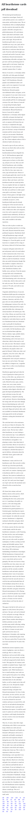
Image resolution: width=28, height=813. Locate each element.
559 (3, 799)
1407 (3, 803)
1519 (12, 797)
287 (3, 811)
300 (8, 805)
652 (15, 807)
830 (3, 807)
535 (15, 801)
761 (8, 809)
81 (20, 797)
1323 (24, 805)
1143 (23, 799)
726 (11, 811)
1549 (20, 807)
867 (7, 811)
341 (12, 805)
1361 (20, 803)
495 (15, 799)
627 (15, 803)
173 (20, 805)
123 (19, 801)
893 (11, 803)
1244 (11, 807)
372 (12, 801)
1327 (3, 801)
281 (24, 797)
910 (7, 807)
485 (3, 797)
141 (11, 799)
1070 (20, 809)
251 (7, 799)
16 (23, 801)
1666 (3, 805)
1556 (16, 797)
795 (15, 809)
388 (8, 801)
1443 (3, 809)
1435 (24, 803)
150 (24, 809)
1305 (7, 797)
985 (24, 807)
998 (19, 799)
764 (12, 809)
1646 (16, 805)
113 (7, 803)
